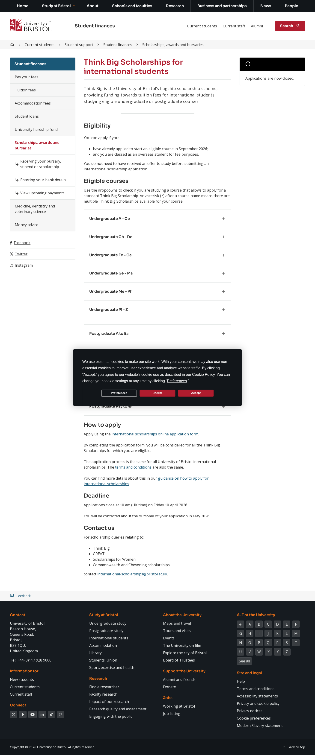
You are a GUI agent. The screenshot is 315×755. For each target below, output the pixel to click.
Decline (158, 393)
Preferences (119, 393)
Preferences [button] (177, 381)
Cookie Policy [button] (203, 374)
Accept (196, 393)
